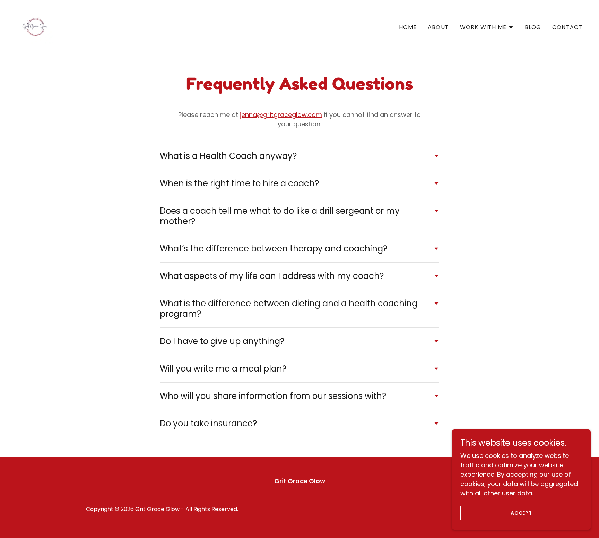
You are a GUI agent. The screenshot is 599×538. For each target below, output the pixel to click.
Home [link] (408, 27)
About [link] (438, 27)
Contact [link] (567, 27)
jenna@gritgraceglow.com (281, 114)
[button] (487, 27)
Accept (521, 513)
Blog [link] (533, 27)
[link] (35, 26)
